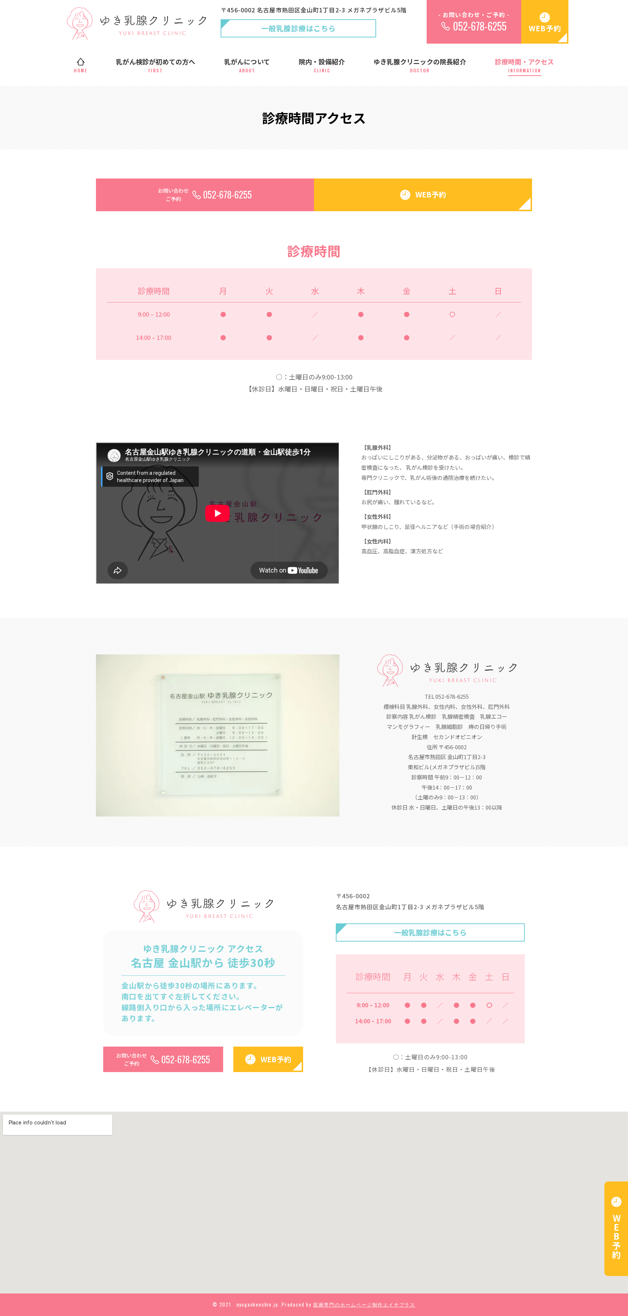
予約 (616, 1236)
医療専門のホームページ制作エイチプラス (364, 1304)
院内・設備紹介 (322, 65)
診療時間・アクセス (524, 65)
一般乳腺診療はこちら (298, 28)
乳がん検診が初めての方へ (155, 65)
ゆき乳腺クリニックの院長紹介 (420, 65)
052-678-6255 (480, 26)
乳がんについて (247, 65)
